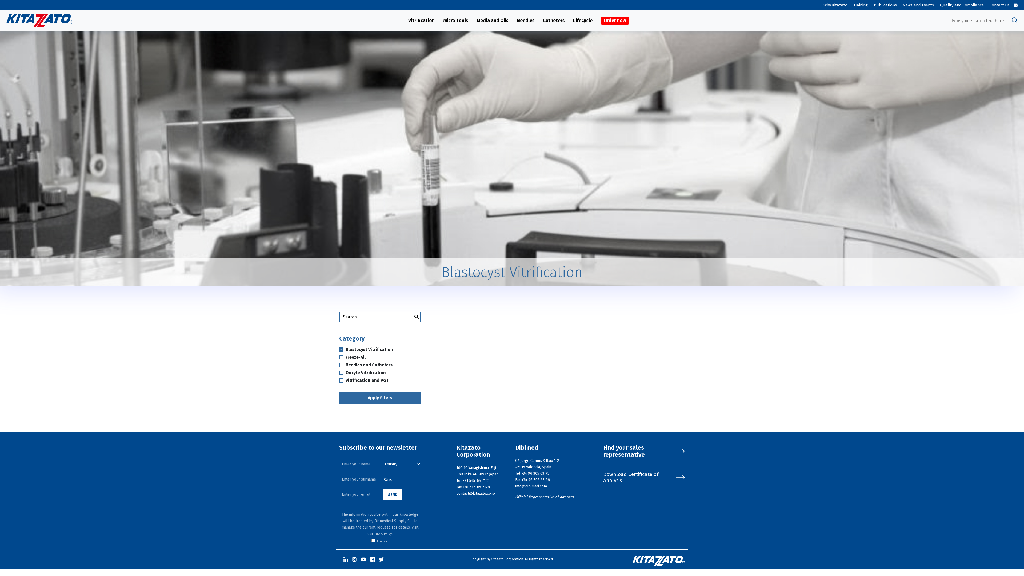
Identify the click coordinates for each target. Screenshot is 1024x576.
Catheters (554, 20)
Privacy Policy (383, 534)
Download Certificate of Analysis (631, 477)
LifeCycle (583, 20)
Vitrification (421, 20)
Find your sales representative (624, 451)
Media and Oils (492, 20)
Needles (525, 20)
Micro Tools (455, 20)
